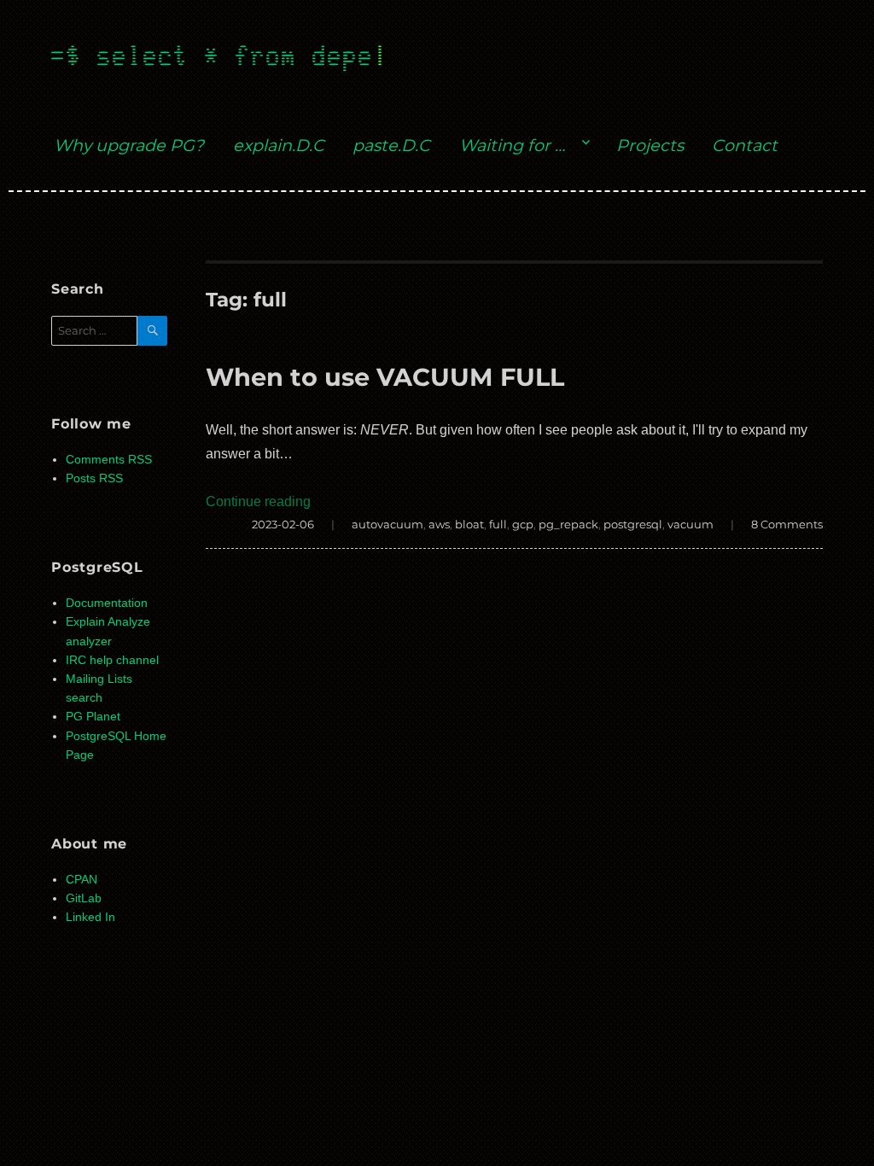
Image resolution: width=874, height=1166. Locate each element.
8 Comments (787, 524)
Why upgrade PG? (129, 145)
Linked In (90, 917)
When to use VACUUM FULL (385, 377)
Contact (745, 145)
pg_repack (568, 524)
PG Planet (93, 716)
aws (439, 524)
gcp (522, 524)
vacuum (690, 524)
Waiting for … (512, 145)
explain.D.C (278, 145)
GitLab (84, 898)
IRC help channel (112, 660)
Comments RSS (109, 459)
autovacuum (387, 524)
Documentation (107, 603)
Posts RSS (94, 478)
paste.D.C (391, 145)
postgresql (632, 524)
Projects (650, 145)
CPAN (81, 879)
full (498, 524)
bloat (469, 524)
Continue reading (258, 501)
